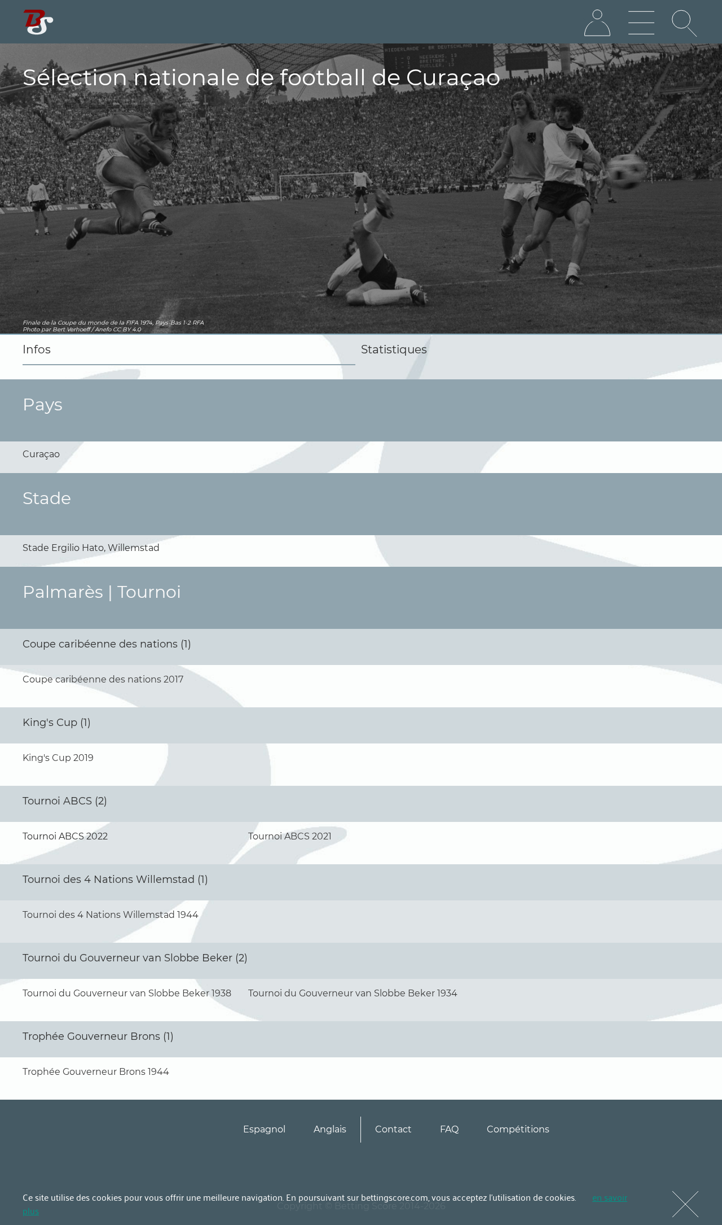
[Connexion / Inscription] (597, 23)
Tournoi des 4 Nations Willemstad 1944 (111, 914)
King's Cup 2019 (58, 758)
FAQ (449, 1129)
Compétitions (518, 1129)
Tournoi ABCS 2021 (290, 836)
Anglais (330, 1129)
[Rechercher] (685, 23)
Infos (37, 349)
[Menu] (641, 23)
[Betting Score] (39, 22)
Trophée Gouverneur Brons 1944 (96, 1071)
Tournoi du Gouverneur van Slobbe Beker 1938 (127, 993)
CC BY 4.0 (127, 329)
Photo (31, 329)
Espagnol (264, 1129)
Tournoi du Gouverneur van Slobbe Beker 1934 (352, 993)
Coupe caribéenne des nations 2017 (103, 679)
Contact (393, 1129)
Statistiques (394, 349)
